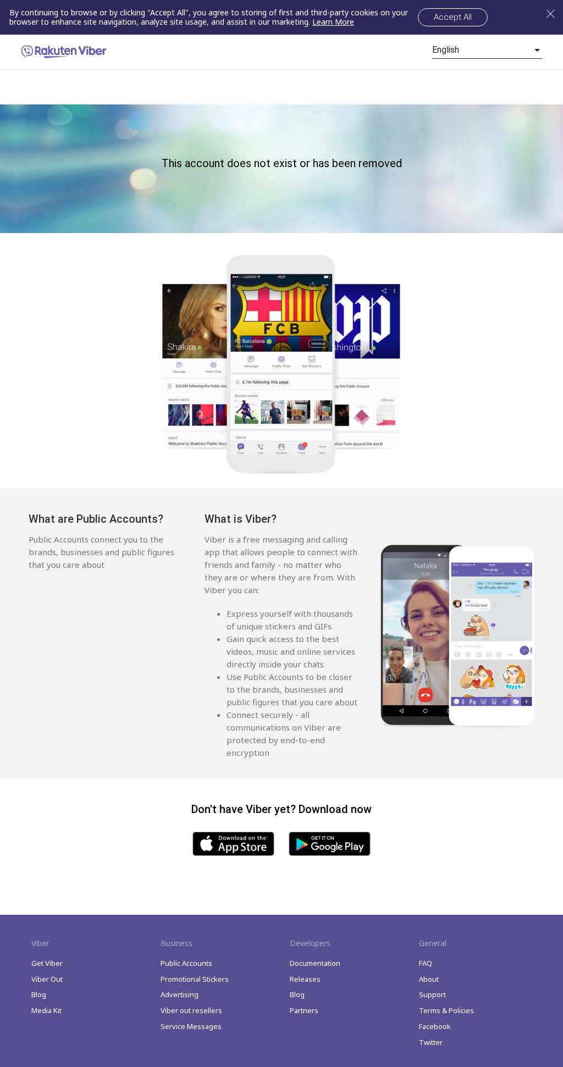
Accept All (453, 17)
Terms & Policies (446, 1010)
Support (432, 994)
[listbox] (487, 50)
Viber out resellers (191, 1010)
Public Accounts (186, 963)
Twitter (431, 1042)
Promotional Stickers (195, 979)
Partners (304, 1010)
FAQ (425, 963)
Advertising (179, 994)
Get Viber (47, 963)
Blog (38, 994)
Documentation (315, 963)
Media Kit (46, 1010)
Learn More (333, 21)
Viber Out (47, 979)
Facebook (435, 1026)
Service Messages (191, 1026)
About (429, 979)
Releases (305, 979)
